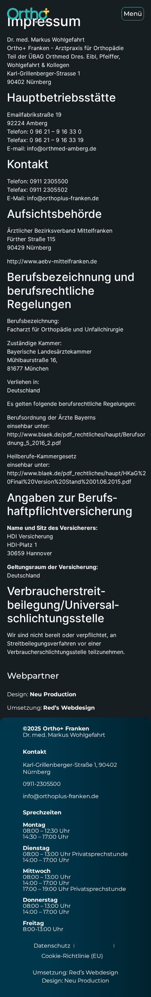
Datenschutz (52, 945)
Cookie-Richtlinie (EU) (72, 956)
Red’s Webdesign (69, 707)
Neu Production (53, 694)
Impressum (94, 945)
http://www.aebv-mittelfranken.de (52, 261)
